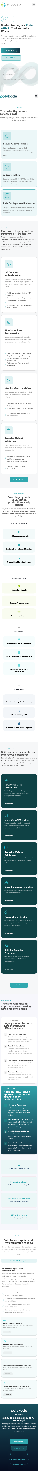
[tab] (19, 1261)
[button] (36, 96)
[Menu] (33, 4)
